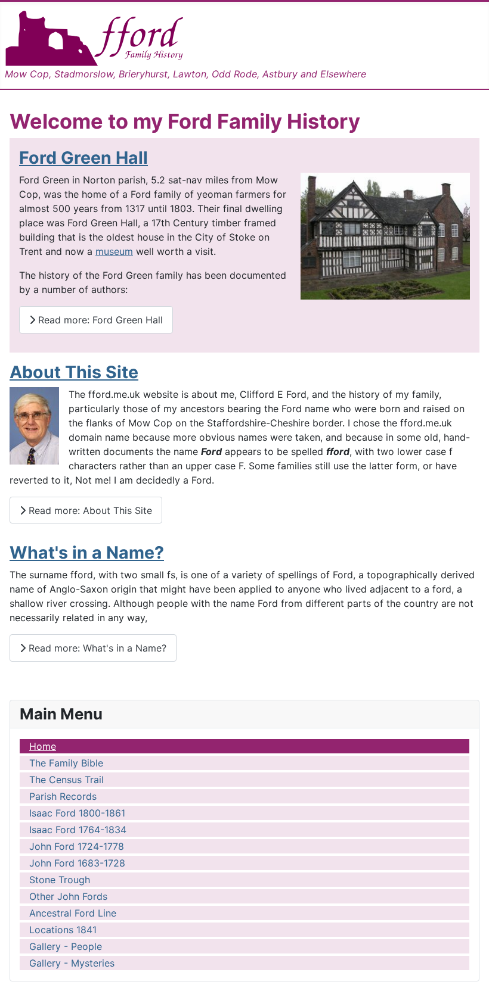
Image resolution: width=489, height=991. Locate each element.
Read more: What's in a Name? (96, 648)
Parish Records (63, 796)
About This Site (74, 372)
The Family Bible (66, 763)
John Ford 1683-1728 (77, 863)
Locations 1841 (63, 930)
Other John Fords (68, 896)
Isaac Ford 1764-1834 (77, 830)
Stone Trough (59, 880)
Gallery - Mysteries (71, 963)
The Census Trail (66, 780)
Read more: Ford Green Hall (99, 320)
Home (42, 746)
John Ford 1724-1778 (76, 846)
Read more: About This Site (89, 510)
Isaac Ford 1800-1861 (77, 813)
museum (114, 251)
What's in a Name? (87, 552)
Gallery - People (65, 946)
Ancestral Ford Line (72, 913)
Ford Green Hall (83, 157)
